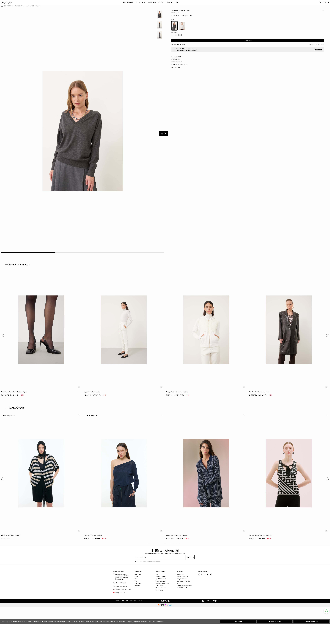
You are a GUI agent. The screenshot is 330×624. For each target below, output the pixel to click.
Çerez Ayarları (238, 621)
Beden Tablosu (175, 59)
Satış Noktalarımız (182, 579)
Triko (22, 6)
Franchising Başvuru (182, 576)
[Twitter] (205, 574)
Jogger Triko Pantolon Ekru (92, 392)
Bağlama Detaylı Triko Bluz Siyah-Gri (260, 535)
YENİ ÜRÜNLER (128, 3)
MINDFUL (161, 3)
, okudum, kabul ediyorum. (149, 561)
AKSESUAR (152, 3)
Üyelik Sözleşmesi (161, 579)
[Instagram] (211, 574)
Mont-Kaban (138, 583)
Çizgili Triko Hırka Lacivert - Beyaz (176, 535)
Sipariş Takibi (159, 590)
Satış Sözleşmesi (160, 581)
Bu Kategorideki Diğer (316, 44)
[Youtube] (208, 574)
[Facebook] (199, 574)
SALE (177, 3)
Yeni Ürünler (138, 574)
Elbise (136, 576)
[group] (82, 131)
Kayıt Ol (188, 557)
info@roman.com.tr (121, 586)
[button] (162, 133)
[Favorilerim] (322, 2)
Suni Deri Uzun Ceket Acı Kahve (259, 392)
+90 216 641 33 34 (121, 582)
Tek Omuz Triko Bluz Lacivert (93, 535)
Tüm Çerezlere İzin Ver (311, 621)
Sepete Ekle (249, 40)
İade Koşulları (175, 67)
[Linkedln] (202, 574)
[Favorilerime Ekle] (79, 415)
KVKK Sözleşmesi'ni (143, 561)
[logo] (6, 2)
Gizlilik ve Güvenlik (161, 588)
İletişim (179, 583)
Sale (136, 588)
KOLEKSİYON (140, 3)
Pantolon (137, 585)
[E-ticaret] (165, 605)
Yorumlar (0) (179, 64)
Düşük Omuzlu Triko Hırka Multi (10, 535)
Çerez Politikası (160, 585)
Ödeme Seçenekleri (176, 62)
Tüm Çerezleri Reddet (274, 621)
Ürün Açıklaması (176, 56)
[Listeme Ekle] (322, 10)
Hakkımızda (180, 574)
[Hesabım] (325, 2)
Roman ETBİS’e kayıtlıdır (123, 589)
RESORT (170, 3)
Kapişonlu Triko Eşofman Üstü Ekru (177, 392)
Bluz (136, 579)
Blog (157, 574)
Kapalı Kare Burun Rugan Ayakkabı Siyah (14, 392)
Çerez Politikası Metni (158, 621)
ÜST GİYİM (17, 6)
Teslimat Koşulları (161, 576)
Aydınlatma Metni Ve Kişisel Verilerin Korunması (184, 586)
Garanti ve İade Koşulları (162, 583)
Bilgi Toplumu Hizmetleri (183, 581)
